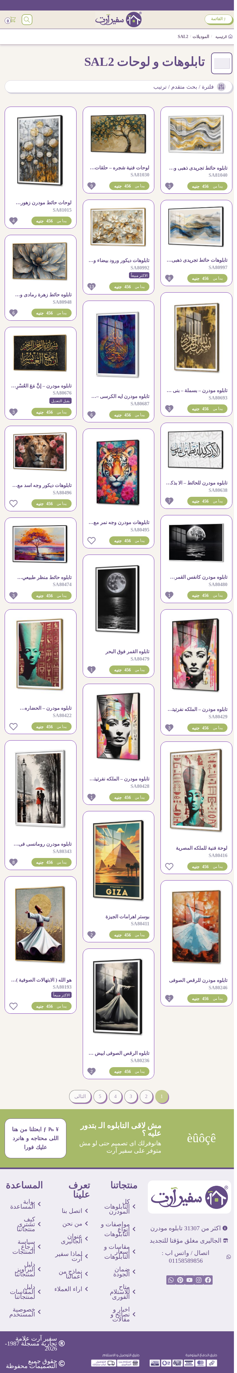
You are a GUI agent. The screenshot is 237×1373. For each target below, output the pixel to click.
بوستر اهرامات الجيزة (127, 916)
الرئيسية (221, 37)
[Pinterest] (180, 1280)
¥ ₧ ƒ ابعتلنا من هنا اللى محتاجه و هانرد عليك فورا (35, 1138)
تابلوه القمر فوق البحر (127, 651)
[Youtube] (189, 1280)
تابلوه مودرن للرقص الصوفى (198, 980)
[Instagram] (198, 1280)
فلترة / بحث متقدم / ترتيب (183, 87)
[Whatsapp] (171, 1280)
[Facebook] (208, 1280)
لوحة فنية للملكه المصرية (201, 848)
